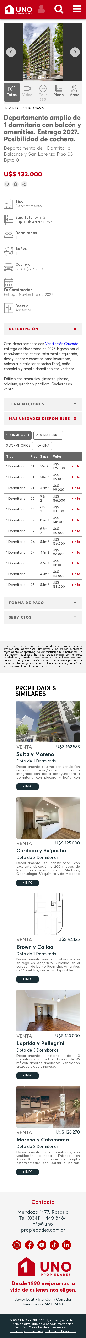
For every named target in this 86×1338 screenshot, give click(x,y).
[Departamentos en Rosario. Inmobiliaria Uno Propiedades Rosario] (23, 11)
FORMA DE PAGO (26, 603)
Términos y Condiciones (26, 1331)
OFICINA (43, 445)
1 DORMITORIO (17, 435)
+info (75, 466)
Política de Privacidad (60, 1331)
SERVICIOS (20, 617)
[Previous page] (11, 52)
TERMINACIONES (26, 404)
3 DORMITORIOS (18, 445)
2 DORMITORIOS (48, 435)
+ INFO (27, 786)
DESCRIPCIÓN (23, 329)
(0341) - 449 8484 (47, 1218)
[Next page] (75, 52)
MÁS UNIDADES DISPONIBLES (39, 419)
